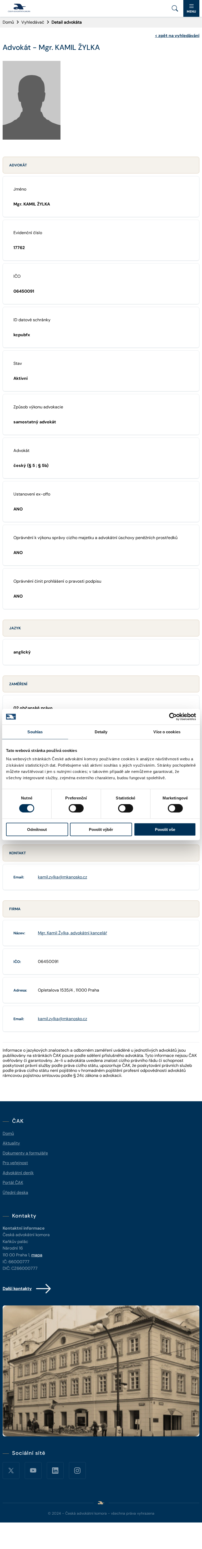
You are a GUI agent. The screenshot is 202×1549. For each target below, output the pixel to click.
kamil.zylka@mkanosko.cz (62, 877)
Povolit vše (165, 829)
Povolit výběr (101, 829)
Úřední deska (15, 1192)
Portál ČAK (13, 1182)
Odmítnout (37, 829)
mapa (36, 1255)
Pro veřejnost (15, 1163)
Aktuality (11, 1143)
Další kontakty (17, 1288)
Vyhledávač (32, 22)
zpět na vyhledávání (177, 35)
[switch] (76, 808)
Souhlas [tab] (35, 732)
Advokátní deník (18, 1173)
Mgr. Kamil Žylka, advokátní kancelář (72, 933)
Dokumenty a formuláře (25, 1153)
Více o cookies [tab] (166, 732)
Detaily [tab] (101, 732)
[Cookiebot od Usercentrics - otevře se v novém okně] (173, 717)
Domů (8, 22)
